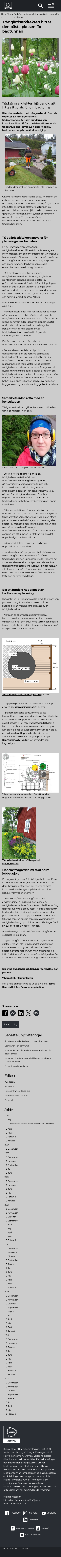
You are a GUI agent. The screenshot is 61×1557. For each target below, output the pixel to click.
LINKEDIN (33, 1519)
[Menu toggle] (50, 5)
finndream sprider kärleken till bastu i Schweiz (26, 1041)
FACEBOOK (15, 1513)
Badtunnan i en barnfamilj (17, 1046)
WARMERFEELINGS (25, 1528)
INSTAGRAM (34, 1513)
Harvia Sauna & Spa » (14, 1503)
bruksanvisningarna (21, 707)
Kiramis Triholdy (11, 740)
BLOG (6, 1548)
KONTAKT (14, 1548)
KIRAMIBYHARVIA (33, 1535)
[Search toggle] (40, 6)
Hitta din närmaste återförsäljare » (21, 1500)
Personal (9, 1100)
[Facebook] (5, 1012)
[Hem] (8, 5)
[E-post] (36, 1013)
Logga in (23, 1548)
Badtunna (9, 1086)
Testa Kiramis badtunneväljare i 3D (21, 694)
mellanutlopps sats (21, 733)
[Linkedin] (21, 1012)
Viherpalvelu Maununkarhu (17, 794)
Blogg (10, 14)
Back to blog (10, 1024)
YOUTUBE (51, 1513)
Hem (3, 14)
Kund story (10, 1082)
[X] (28, 1013)
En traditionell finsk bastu (17, 1066)
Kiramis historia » (12, 1496)
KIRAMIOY (45, 1528)
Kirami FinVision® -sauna (16, 1095)
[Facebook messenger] (13, 1012)
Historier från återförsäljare (17, 1091)
